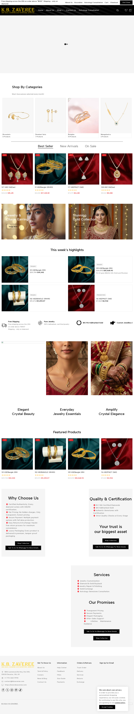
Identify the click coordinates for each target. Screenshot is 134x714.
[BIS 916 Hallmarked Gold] (79, 322)
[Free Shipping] (4, 325)
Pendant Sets (40, 134)
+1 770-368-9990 (11, 678)
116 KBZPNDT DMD (109, 472)
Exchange (80, 682)
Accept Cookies (107, 707)
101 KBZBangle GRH (10, 472)
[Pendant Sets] (50, 115)
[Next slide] (130, 112)
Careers (40, 675)
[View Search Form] (117, 10)
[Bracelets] (18, 115)
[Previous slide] (4, 112)
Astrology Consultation (93, 2)
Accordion (78, 2)
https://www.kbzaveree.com (15, 685)
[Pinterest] (16, 690)
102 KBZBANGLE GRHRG (45, 472)
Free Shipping (13, 321)
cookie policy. (120, 703)
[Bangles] (83, 115)
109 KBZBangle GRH (76, 472)
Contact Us (71, 10)
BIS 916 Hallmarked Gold (93, 323)
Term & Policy (42, 671)
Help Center (62, 668)
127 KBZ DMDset (8, 187)
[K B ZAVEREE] (18, 10)
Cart (106, 2)
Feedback (61, 671)
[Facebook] (3, 690)
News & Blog (42, 678)
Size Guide (61, 678)
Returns (80, 678)
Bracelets (6, 134)
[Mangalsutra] (116, 115)
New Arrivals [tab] (69, 146)
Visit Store (126, 2)
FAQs (59, 675)
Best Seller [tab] (45, 146)
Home (40, 10)
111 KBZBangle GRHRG (44, 187)
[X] (7, 690)
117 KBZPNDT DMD (76, 187)
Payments (61, 682)
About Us (68, 2)
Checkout (114, 2)
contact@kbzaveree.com (14, 681)
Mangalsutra (106, 134)
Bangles (71, 134)
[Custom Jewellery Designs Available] (112, 322)
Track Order (81, 668)
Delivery (80, 671)
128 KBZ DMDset (108, 187)
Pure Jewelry (49, 321)
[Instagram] (12, 690)
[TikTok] (20, 690)
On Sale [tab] (90, 146)
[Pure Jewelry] (40, 322)
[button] (101, 638)
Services (80, 675)
